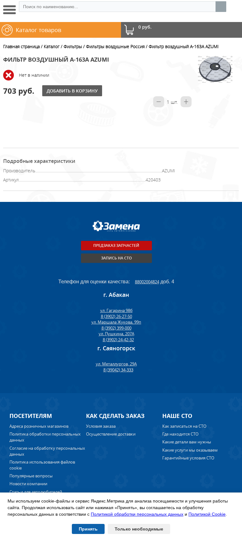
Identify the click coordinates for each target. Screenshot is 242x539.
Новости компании (28, 483)
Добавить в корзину (72, 91)
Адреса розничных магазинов (38, 426)
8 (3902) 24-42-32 (118, 339)
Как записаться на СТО (184, 426)
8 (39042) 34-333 (118, 370)
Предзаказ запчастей (116, 245)
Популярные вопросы (31, 476)
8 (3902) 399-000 (116, 328)
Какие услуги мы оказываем (190, 450)
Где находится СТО (180, 434)
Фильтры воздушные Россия (115, 46)
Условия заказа (101, 426)
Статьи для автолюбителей (35, 492)
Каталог (52, 46)
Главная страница (21, 46)
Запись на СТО (116, 258)
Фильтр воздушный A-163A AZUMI (184, 46)
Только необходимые (139, 528)
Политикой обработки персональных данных (137, 514)
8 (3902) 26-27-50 (116, 316)
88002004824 (147, 282)
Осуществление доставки (110, 434)
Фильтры (73, 46)
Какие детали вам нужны (186, 442)
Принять (88, 528)
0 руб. (145, 27)
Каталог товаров (38, 30)
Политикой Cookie (207, 514)
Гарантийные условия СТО (188, 458)
